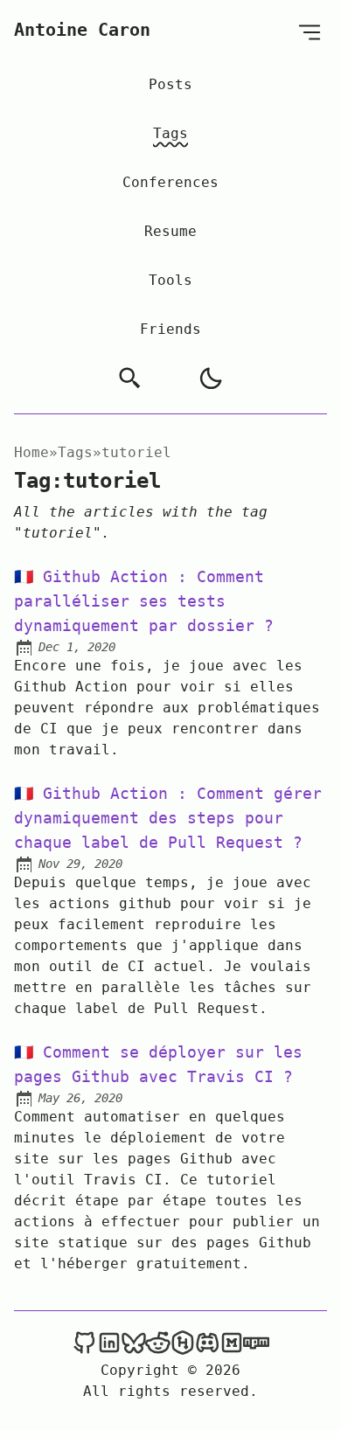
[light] (211, 378)
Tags (170, 133)
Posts (170, 84)
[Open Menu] (309, 32)
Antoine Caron (82, 29)
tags (75, 452)
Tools (170, 280)
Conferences (170, 182)
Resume (170, 231)
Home (31, 452)
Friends (170, 329)
